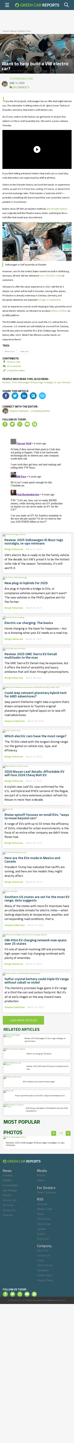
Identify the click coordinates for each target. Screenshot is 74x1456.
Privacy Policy (45, 1280)
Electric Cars (24, 31)
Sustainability (10, 1185)
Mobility (7, 1180)
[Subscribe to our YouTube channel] (27, 424)
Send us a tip (13, 362)
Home (6, 31)
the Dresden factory (57, 208)
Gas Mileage (10, 1190)
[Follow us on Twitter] (12, 424)
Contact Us (43, 1255)
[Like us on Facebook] (5, 424)
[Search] (66, 5)
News (14, 31)
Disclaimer (43, 1270)
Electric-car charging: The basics (28, 622)
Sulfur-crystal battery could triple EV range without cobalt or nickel (36, 980)
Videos (41, 1180)
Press (40, 1260)
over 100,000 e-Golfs (50, 275)
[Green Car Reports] (37, 5)
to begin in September (49, 300)
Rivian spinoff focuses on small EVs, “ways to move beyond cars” (36, 816)
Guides (41, 1233)
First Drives (44, 1218)
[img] (5, 395)
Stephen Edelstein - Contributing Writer (30, 411)
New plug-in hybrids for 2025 (26, 583)
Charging (8, 1175)
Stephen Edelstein (21, 78)
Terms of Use (45, 1265)
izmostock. (61, 1300)
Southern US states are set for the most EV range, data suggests (37, 898)
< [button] (54, 1133)
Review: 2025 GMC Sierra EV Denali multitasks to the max (30, 655)
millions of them (59, 311)
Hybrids (7, 1195)
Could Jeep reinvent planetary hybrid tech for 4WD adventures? (35, 694)
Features (8, 1215)
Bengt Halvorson (13, 549)
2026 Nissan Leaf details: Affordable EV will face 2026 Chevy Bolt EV (34, 773)
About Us (42, 1250)
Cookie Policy (44, 1275)
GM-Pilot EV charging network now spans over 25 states (35, 941)
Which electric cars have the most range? (35, 736)
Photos (41, 1175)
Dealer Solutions (46, 1192)
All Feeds (42, 1204)
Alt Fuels (8, 1205)
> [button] (68, 1133)
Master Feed (44, 1208)
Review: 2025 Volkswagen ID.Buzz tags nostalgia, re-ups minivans (36, 382)
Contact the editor (15, 370)
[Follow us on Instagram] (19, 424)
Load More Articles (23, 1020)
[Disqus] (37, 480)
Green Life (24, 351)
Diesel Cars (9, 1210)
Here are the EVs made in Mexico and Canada (32, 859)
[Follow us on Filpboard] (34, 424)
